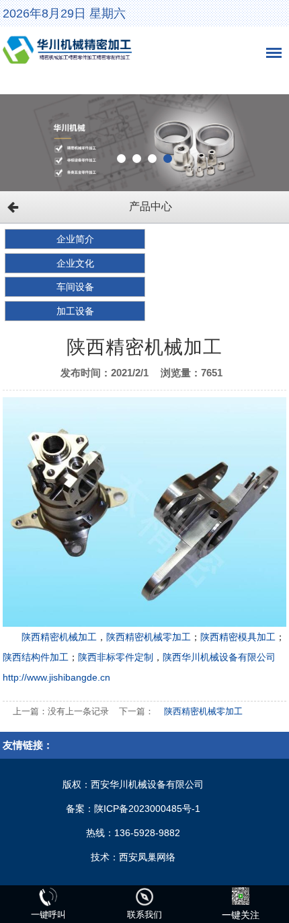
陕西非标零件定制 (115, 657)
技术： (105, 857)
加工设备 (75, 311)
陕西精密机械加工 (59, 636)
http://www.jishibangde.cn (56, 677)
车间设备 (75, 286)
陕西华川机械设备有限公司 (219, 657)
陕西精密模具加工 (238, 636)
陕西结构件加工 (36, 657)
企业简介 (75, 239)
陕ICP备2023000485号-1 (147, 808)
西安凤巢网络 (147, 857)
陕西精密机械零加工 (148, 636)
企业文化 (75, 263)
